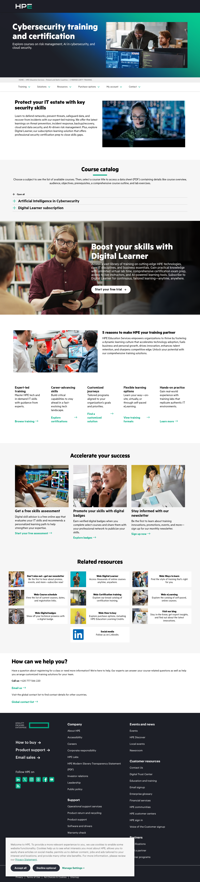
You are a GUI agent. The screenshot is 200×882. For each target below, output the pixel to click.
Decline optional (46, 867)
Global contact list (23, 702)
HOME (21, 80)
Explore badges (82, 537)
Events (134, 730)
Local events (137, 743)
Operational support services (85, 806)
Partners (136, 837)
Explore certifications (59, 419)
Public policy (75, 789)
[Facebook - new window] (45, 779)
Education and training (143, 780)
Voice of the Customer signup (147, 826)
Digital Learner (101, 278)
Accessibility (75, 737)
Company (75, 724)
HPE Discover (137, 737)
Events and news (142, 724)
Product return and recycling (84, 812)
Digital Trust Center (141, 774)
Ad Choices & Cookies (55, 877)
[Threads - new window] (38, 779)
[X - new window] (24, 779)
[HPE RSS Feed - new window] (18, 786)
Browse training (24, 421)
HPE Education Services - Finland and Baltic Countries (47, 80)
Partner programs (140, 857)
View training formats (132, 419)
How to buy (26, 742)
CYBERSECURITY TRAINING (81, 80)
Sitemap (74, 877)
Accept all (20, 867)
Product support (30, 750)
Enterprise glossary (141, 793)
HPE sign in (136, 820)
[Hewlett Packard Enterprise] (24, 6)
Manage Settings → (73, 867)
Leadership (74, 782)
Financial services (140, 800)
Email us (17, 688)
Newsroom (136, 750)
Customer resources (145, 761)
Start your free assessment (31, 533)
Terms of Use (33, 877)
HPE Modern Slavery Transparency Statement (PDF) (94, 766)
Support (74, 800)
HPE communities (140, 807)
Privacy (19, 877)
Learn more (167, 421)
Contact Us (136, 767)
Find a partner (138, 850)
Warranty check (77, 832)
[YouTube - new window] (51, 779)
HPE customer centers (143, 813)
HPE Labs (73, 757)
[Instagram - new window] (31, 779)
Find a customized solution (94, 417)
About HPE (74, 730)
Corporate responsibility (82, 750)
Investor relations (78, 776)
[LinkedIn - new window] (18, 779)
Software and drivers (80, 826)
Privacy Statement (26, 859)
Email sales (25, 757)
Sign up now (138, 533)
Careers (72, 743)
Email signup (137, 787)
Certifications (138, 843)
